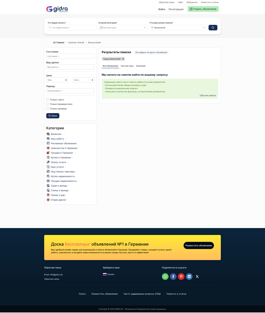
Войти (161, 9)
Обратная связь (166, 2)
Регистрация (176, 9)
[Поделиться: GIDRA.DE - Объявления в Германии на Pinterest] (181, 276)
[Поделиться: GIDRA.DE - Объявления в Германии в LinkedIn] (189, 276)
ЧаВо (180, 2)
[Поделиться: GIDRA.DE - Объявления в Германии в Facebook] (173, 276)
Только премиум (58, 108)
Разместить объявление (199, 245)
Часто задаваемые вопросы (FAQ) (142, 293)
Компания (140, 66)
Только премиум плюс (61, 104)
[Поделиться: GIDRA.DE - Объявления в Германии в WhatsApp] (165, 276)
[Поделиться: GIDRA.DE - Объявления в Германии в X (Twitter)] (197, 276)
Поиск (82, 293)
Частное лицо (127, 66)
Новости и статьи (209, 2)
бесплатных (77, 244)
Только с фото (57, 99)
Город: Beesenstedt (112, 59)
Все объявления (110, 66)
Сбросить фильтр (208, 95)
